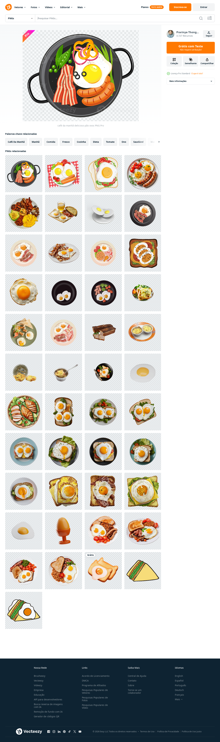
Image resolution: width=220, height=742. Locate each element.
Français (179, 694)
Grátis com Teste (190, 47)
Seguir (209, 35)
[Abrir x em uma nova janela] (74, 731)
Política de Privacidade (168, 731)
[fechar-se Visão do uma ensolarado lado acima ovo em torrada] (23, 292)
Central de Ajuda (137, 675)
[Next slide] (156, 142)
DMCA (85, 680)
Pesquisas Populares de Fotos (95, 699)
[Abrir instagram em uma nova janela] (54, 731)
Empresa (38, 690)
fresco (66, 141)
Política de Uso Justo (192, 731)
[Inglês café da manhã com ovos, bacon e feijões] (103, 531)
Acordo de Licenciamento (95, 675)
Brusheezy (39, 675)
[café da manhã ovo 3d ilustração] (63, 531)
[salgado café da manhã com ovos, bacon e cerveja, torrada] (63, 213)
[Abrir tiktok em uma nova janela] (69, 731)
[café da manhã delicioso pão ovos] (23, 173)
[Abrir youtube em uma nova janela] (80, 731)
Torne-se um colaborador (135, 691)
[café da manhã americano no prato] (63, 332)
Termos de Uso (147, 731)
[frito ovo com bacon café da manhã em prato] (142, 213)
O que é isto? (197, 73)
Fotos (34, 7)
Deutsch (179, 690)
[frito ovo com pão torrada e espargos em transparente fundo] (103, 372)
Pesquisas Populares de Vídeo (95, 706)
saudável (138, 141)
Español (179, 680)
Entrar (203, 7)
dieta (96, 141)
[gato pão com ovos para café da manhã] (103, 570)
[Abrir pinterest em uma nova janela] (64, 731)
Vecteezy (38, 680)
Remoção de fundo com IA (48, 711)
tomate (110, 141)
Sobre (131, 685)
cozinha (81, 141)
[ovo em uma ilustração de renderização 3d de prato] (103, 213)
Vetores (18, 7)
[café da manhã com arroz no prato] (103, 253)
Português (180, 685)
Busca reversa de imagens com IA (48, 705)
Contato (132, 680)
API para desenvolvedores (48, 699)
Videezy (38, 685)
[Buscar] (201, 18)
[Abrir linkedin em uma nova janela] (59, 731)
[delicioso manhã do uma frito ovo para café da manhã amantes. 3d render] (142, 372)
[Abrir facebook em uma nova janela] (48, 731)
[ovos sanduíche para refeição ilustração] (142, 253)
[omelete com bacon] (142, 332)
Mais (80, 7)
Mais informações (177, 81)
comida (51, 141)
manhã (35, 141)
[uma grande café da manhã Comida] (23, 213)
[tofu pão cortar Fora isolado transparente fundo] (103, 332)
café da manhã (16, 141)
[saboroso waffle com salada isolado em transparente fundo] (142, 292)
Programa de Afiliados (94, 685)
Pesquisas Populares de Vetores (95, 691)
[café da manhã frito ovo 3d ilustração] (23, 531)
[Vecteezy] (8, 7)
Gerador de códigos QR (46, 716)
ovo (124, 141)
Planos (145, 7)
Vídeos (48, 7)
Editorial (65, 7)
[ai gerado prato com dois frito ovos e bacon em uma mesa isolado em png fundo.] (63, 253)
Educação (39, 694)
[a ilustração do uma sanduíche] (142, 570)
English (179, 675)
